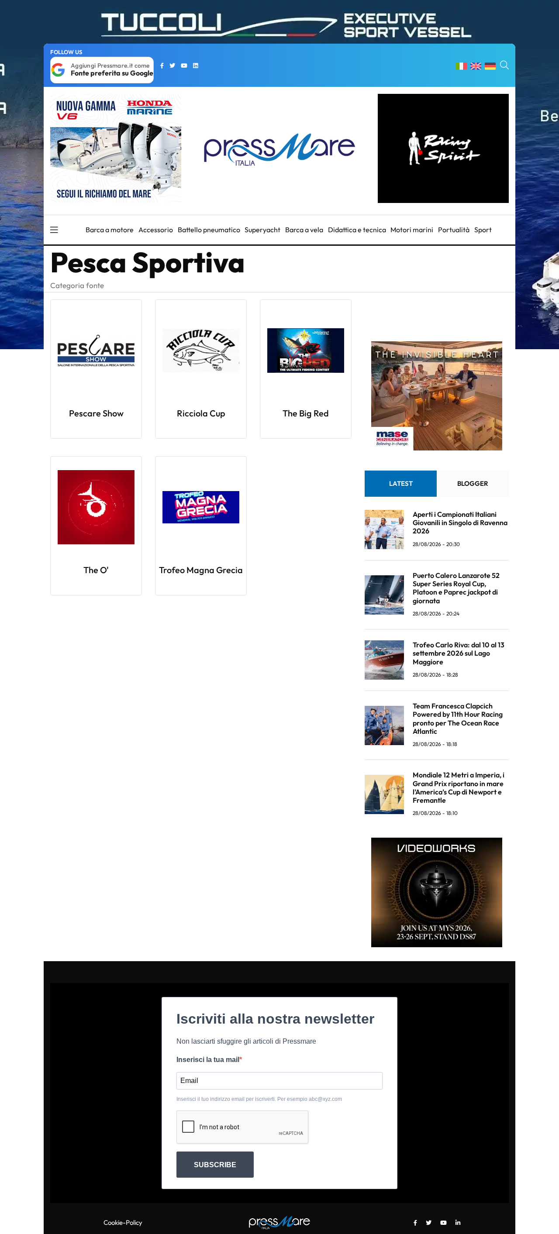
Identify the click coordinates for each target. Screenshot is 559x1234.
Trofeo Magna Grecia (201, 569)
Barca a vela (304, 229)
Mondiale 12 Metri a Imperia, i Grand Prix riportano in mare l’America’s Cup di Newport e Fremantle (458, 787)
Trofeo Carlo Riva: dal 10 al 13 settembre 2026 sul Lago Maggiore (458, 653)
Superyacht (262, 229)
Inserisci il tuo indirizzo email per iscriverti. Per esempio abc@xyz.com (259, 1099)
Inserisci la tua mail (207, 1059)
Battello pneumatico (209, 229)
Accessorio (155, 229)
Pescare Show (96, 413)
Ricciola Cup (201, 413)
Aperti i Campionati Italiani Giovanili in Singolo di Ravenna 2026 (460, 522)
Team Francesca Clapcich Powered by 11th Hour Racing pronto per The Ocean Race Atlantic (458, 718)
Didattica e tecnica (357, 229)
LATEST (401, 483)
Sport (483, 229)
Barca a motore (110, 229)
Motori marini (411, 229)
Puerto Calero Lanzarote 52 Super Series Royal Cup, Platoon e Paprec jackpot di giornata (456, 588)
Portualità (453, 229)
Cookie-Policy (123, 1222)
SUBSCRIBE (215, 1165)
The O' (96, 569)
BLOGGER (472, 483)
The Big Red (306, 413)
